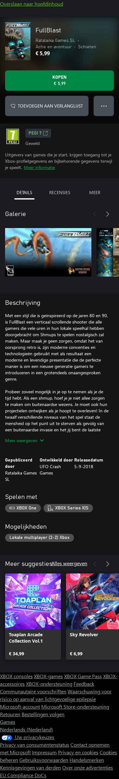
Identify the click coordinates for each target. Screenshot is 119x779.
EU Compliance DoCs (23, 775)
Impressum (44, 752)
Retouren (10, 714)
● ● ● (104, 106)
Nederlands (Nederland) (26, 729)
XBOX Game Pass (83, 676)
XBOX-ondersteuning (49, 683)
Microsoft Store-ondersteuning (75, 706)
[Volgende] (107, 214)
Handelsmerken (86, 759)
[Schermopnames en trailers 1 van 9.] (48, 252)
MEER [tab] (94, 192)
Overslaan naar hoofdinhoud (31, 3)
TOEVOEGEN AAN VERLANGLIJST (50, 106)
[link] (33, 616)
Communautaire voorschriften (33, 691)
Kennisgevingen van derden (30, 767)
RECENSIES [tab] (59, 192)
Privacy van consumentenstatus (34, 744)
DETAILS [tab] (24, 192)
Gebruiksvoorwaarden (43, 759)
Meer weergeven (21, 440)
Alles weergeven (69, 563)
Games (7, 721)
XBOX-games (48, 676)
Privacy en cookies (78, 752)
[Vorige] (95, 214)
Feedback (84, 683)
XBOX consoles (16, 676)
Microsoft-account (20, 706)
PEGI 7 (35, 133)
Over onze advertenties (87, 767)
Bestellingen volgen (43, 714)
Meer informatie (39, 167)
